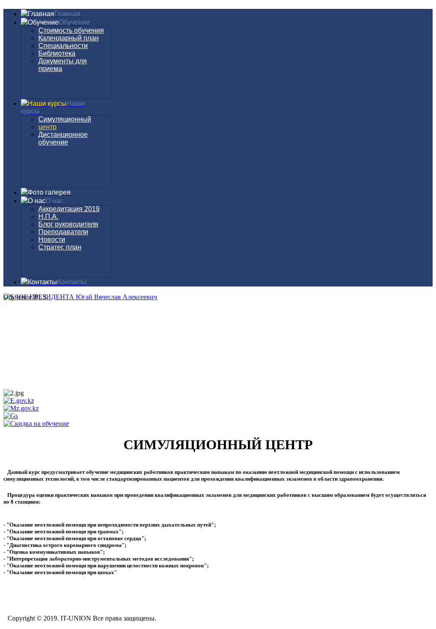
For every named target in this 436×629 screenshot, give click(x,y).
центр (47, 126)
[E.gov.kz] (18, 400)
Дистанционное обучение (63, 138)
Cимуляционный (64, 119)
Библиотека (56, 53)
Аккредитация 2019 (69, 208)
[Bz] (36, 423)
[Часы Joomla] (67, 362)
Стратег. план (59, 247)
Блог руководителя (68, 224)
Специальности (63, 45)
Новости (51, 239)
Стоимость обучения (71, 30)
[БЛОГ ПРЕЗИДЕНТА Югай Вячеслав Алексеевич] (80, 296)
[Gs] (10, 415)
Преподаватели (63, 231)
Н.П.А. (48, 216)
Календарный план (68, 38)
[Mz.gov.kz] (21, 408)
